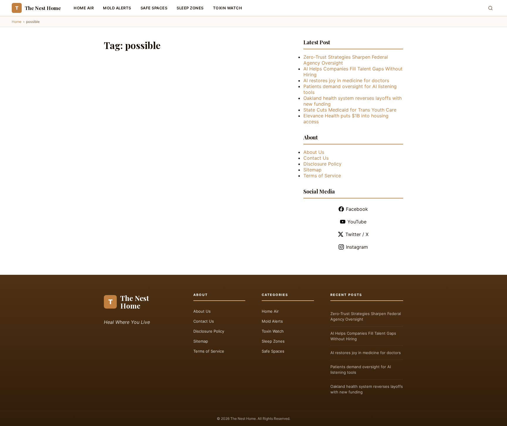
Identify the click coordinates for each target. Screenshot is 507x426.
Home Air (84, 8)
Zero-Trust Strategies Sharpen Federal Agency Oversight (365, 316)
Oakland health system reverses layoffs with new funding (366, 389)
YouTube (356, 222)
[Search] (490, 8)
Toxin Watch (227, 8)
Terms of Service (322, 176)
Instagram (357, 247)
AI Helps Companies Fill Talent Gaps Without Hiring (363, 336)
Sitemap (312, 170)
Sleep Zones (190, 8)
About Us (313, 152)
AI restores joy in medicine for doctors (346, 80)
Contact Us (316, 158)
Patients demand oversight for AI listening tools (360, 369)
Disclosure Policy (322, 164)
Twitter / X (357, 234)
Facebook (357, 209)
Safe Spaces (154, 8)
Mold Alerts (117, 8)
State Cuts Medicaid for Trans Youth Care (349, 110)
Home (16, 21)
